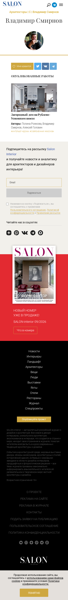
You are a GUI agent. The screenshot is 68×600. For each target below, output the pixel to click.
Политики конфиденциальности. (41, 583)
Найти (49, 5)
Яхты (34, 387)
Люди (34, 377)
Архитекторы (18, 12)
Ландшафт (34, 361)
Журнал (34, 403)
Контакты (34, 512)
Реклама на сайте (34, 498)
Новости (34, 351)
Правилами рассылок (49, 213)
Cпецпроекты (34, 408)
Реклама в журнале (34, 505)
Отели (34, 392)
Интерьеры (34, 356)
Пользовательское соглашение (34, 526)
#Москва (49, 131)
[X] (37, 66)
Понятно (34, 592)
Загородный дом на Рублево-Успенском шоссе (30, 116)
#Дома (25, 131)
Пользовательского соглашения (28, 210)
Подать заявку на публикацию (34, 519)
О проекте (34, 492)
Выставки (34, 382)
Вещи (34, 372)
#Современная (37, 131)
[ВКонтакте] (45, 66)
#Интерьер (16, 131)
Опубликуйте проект (34, 419)
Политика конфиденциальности (34, 532)
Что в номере (25, 330)
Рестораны (34, 398)
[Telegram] (53, 66)
